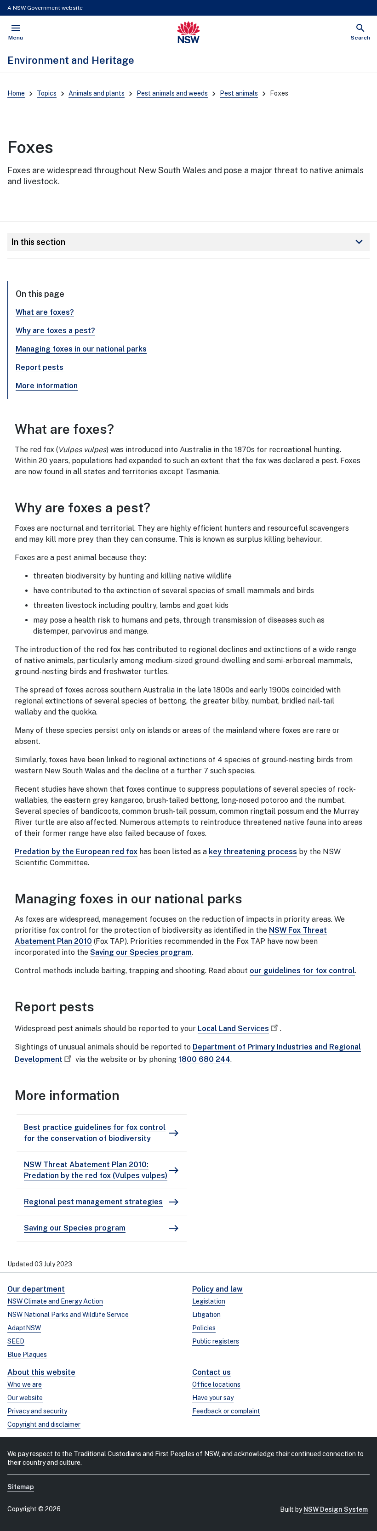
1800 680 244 (204, 1059)
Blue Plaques (27, 1354)
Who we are (24, 1384)
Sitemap (20, 1487)
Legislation (208, 1301)
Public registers (215, 1341)
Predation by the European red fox (76, 851)
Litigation (206, 1314)
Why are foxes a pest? (55, 330)
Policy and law (217, 1289)
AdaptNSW (24, 1328)
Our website (25, 1397)
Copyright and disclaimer (43, 1424)
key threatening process (253, 851)
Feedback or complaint (226, 1411)
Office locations (216, 1384)
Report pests (39, 367)
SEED (15, 1341)
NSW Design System (335, 1509)
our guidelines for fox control (302, 970)
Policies (204, 1328)
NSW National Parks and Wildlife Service (68, 1314)
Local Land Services (233, 1028)
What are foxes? (45, 312)
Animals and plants (97, 93)
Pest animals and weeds (172, 93)
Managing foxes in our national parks (81, 349)
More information (47, 385)
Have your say (213, 1397)
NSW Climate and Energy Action (55, 1301)
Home (16, 93)
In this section (188, 242)
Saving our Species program (141, 952)
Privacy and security (37, 1411)
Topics (47, 93)
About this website (41, 1372)
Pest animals (239, 93)
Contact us (211, 1372)
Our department (36, 1289)
